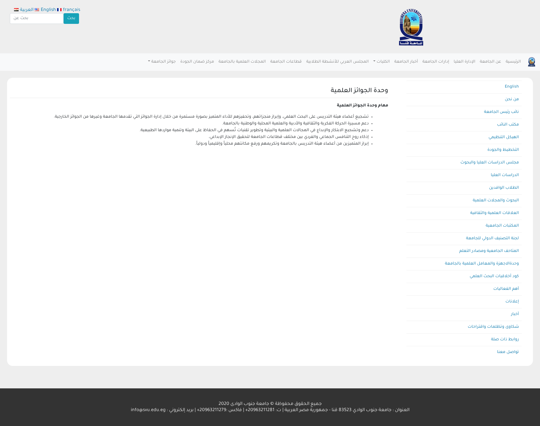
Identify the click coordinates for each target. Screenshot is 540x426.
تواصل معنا (508, 352)
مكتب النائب (508, 125)
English (512, 87)
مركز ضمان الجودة (197, 62)
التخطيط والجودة (503, 150)
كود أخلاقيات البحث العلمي (494, 276)
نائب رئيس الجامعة (501, 112)
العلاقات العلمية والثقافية (494, 213)
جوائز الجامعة (163, 62)
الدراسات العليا (505, 175)
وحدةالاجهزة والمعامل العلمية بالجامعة (482, 264)
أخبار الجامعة (406, 62)
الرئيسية (513, 62)
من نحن (512, 99)
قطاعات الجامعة (286, 62)
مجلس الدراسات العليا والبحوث (489, 163)
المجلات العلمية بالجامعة (242, 62)
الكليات (383, 62)
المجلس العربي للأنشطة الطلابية (337, 62)
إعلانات (512, 302)
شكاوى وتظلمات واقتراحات (493, 327)
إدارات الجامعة (435, 62)
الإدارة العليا (464, 62)
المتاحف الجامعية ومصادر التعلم (489, 251)
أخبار (515, 314)
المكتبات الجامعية (502, 226)
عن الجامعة (490, 62)
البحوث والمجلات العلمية (496, 201)
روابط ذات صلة (505, 340)
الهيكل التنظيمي (504, 137)
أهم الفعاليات (506, 289)
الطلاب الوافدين (504, 188)
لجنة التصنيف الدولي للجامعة (492, 238)
